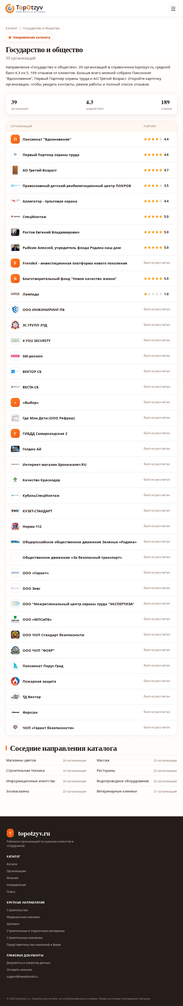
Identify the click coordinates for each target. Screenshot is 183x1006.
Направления (16, 885)
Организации (16, 871)
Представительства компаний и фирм (34, 945)
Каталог (12, 28)
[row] (91, 139)
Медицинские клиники (23, 917)
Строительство (17, 910)
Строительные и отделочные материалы (36, 931)
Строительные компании (24, 938)
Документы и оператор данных (28, 963)
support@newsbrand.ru (22, 977)
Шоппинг (13, 924)
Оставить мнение (19, 970)
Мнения (12, 878)
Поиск (11, 892)
